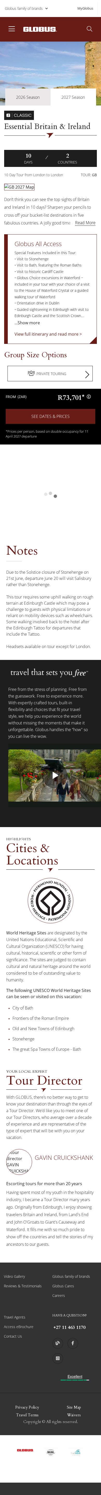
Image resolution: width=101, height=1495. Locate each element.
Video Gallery (14, 1276)
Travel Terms (27, 1415)
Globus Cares (63, 1285)
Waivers (74, 1415)
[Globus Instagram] (57, 1358)
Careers (58, 1295)
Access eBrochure (18, 1326)
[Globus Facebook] (72, 1343)
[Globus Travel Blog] (57, 1343)
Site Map (74, 1407)
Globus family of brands (24, 8)
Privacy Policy (27, 1407)
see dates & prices (50, 416)
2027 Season (73, 97)
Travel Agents (14, 1317)
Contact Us (13, 1336)
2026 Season (28, 97)
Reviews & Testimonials (23, 1285)
